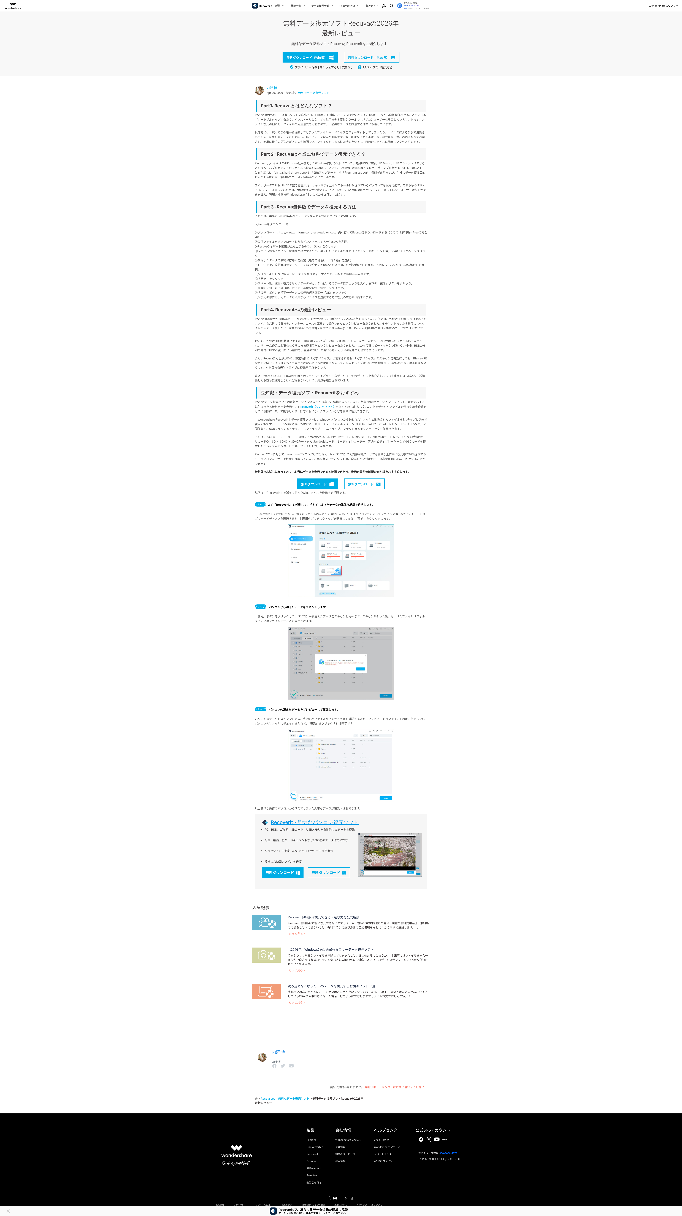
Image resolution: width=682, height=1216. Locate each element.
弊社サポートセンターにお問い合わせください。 (396, 1087)
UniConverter (315, 1147)
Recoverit (312, 1154)
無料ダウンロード (280, 872)
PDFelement (314, 1168)
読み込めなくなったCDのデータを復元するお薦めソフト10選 (331, 986)
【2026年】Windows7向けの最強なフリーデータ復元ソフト (331, 949)
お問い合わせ (381, 1140)
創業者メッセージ (345, 1154)
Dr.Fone (311, 1161)
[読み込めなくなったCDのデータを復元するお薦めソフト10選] (266, 991)
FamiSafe (312, 1175)
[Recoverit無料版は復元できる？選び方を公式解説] (266, 922)
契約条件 (220, 1204)
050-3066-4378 (411, 6)
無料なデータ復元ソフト (313, 92)
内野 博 (272, 88)
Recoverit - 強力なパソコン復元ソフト (315, 822)
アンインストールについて (369, 1204)
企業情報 (340, 1147)
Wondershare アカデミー (388, 1147)
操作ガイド (372, 5)
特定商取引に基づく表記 (313, 1204)
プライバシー (240, 1204)
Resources (268, 1098)
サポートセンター (384, 1154)
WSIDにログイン (383, 1161)
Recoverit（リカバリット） (318, 406)
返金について (340, 1204)
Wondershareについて (348, 1140)
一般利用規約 (286, 1204)
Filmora (311, 1140)
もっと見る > (297, 933)
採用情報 (340, 1161)
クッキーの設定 (263, 1204)
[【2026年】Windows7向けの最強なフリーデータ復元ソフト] (266, 955)
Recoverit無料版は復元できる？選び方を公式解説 (323, 917)
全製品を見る (314, 1182)
